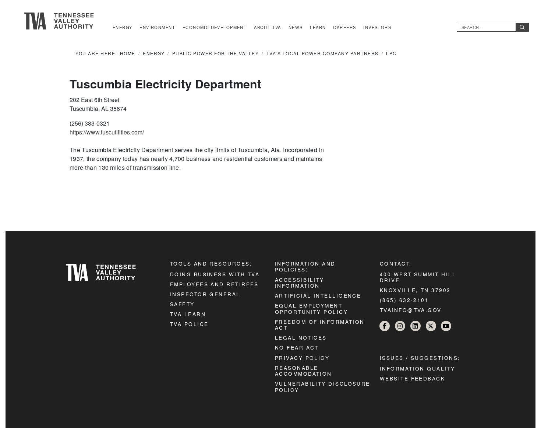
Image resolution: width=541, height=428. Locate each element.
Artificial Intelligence (318, 295)
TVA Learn (188, 314)
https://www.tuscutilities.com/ (107, 132)
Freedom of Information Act (320, 324)
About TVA (267, 27)
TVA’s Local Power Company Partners (322, 53)
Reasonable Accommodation (303, 370)
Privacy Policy (302, 357)
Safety (182, 304)
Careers (344, 27)
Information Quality (417, 368)
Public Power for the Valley (215, 53)
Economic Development (215, 27)
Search (522, 27)
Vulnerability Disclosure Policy (322, 386)
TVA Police (189, 323)
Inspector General (205, 294)
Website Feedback (412, 378)
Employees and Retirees (214, 284)
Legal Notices (301, 337)
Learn (318, 27)
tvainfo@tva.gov (411, 309)
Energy (122, 27)
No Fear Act (297, 347)
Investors (377, 27)
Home (127, 53)
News (296, 27)
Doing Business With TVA (214, 274)
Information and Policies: (305, 266)
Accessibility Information (299, 282)
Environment (157, 27)
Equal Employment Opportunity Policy (311, 308)
